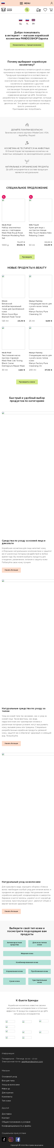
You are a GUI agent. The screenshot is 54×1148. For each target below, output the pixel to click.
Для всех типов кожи (40, 944)
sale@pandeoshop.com (32, 1061)
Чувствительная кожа (39, 981)
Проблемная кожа (39, 971)
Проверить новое (27, 382)
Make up (6, 1089)
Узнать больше (11, 570)
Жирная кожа (27, 953)
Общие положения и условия (16, 1122)
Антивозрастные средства (14, 944)
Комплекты (7, 1097)
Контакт (6, 1118)
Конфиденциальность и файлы (16, 1126)
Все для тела (8, 1081)
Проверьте (27, 257)
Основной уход (9, 1077)
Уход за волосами (11, 1085)
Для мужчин (7, 1093)
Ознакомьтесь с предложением (27, 45)
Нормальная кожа (14, 971)
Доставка (6, 1114)
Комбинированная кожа (27, 962)
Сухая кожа (14, 981)
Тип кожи (6, 1101)
